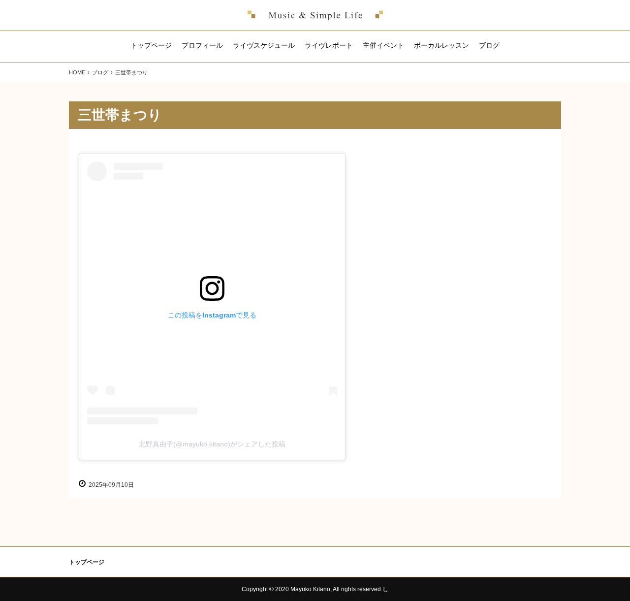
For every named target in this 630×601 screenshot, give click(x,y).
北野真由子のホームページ (315, 15)
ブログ (489, 45)
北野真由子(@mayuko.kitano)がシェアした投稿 (212, 444)
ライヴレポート (329, 45)
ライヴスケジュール (264, 45)
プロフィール (202, 45)
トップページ (151, 45)
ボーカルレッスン (441, 45)
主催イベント (383, 45)
